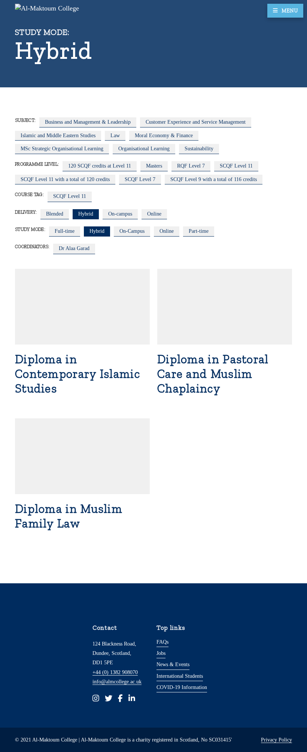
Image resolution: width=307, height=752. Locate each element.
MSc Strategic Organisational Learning (62, 148)
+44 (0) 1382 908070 (115, 672)
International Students (179, 676)
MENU (290, 10)
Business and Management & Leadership (88, 122)
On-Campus (132, 231)
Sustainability (199, 148)
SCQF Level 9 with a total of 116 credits (213, 179)
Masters (154, 166)
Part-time (199, 231)
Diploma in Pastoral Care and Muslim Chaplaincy (213, 373)
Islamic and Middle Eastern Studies (58, 135)
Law (115, 135)
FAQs (162, 642)
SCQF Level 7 (140, 179)
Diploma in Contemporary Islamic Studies (77, 373)
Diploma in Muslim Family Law (68, 516)
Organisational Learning (144, 148)
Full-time (65, 231)
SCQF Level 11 (236, 166)
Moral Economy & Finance (164, 135)
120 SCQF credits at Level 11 (99, 166)
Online (154, 214)
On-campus (120, 214)
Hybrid (85, 214)
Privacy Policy (276, 740)
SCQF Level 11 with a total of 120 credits (65, 179)
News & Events (172, 664)
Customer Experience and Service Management (196, 122)
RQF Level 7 (191, 166)
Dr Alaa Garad (74, 248)
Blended (54, 214)
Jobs (160, 653)
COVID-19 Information (181, 687)
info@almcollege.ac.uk (117, 682)
